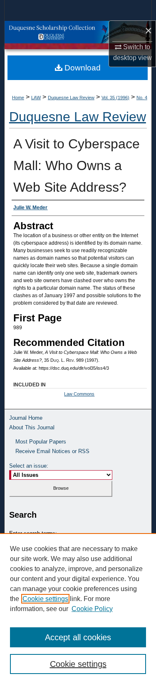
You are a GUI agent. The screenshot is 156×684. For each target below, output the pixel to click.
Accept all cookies (78, 637)
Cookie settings (45, 598)
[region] (78, 608)
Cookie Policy (92, 608)
